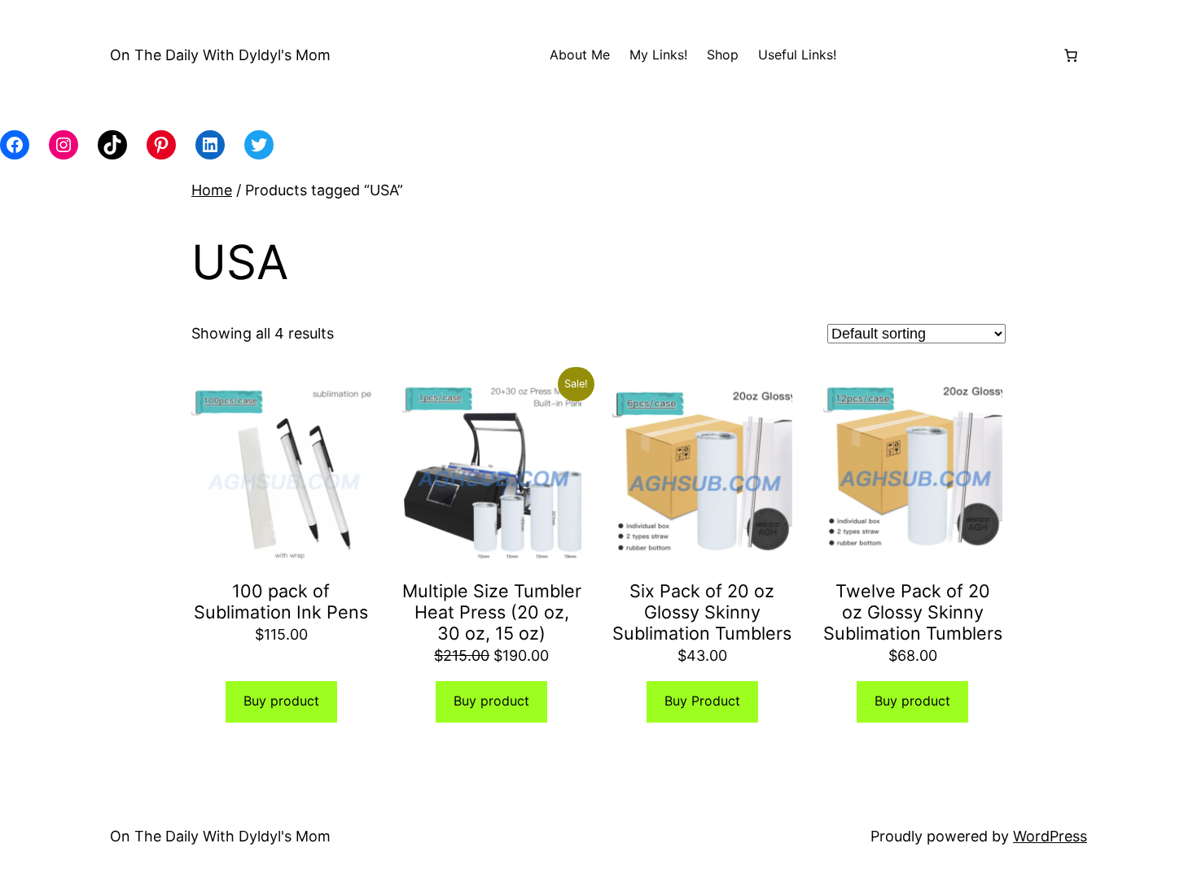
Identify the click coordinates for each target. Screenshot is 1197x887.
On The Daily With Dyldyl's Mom (220, 54)
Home (211, 190)
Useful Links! (797, 54)
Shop (723, 54)
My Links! (658, 54)
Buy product (281, 701)
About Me (580, 54)
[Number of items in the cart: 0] (1070, 55)
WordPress (1050, 836)
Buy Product (702, 701)
